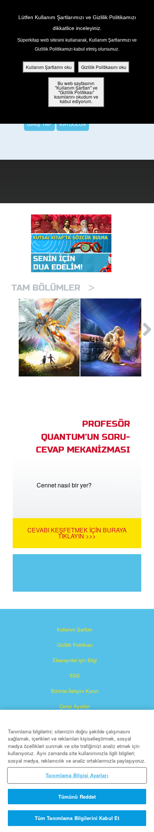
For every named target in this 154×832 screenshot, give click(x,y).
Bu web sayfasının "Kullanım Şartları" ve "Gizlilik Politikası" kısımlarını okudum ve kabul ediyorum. (76, 92)
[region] (77, 771)
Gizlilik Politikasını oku (103, 67)
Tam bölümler (53, 288)
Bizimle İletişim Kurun (74, 690)
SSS (75, 675)
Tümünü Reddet (77, 796)
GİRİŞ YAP (39, 123)
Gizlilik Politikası (75, 644)
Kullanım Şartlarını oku (49, 67)
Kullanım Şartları (74, 629)
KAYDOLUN (72, 123)
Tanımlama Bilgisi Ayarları (77, 775)
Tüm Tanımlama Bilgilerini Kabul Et (77, 818)
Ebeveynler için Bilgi (75, 660)
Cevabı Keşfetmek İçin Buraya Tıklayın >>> (77, 533)
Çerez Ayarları (74, 706)
